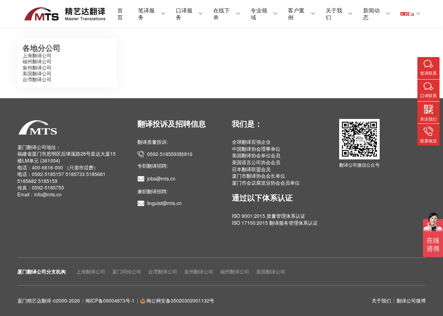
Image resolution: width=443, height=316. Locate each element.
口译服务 (184, 13)
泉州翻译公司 (37, 67)
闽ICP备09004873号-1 (110, 300)
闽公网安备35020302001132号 (180, 300)
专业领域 (259, 13)
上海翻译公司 (37, 55)
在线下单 (221, 13)
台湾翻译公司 (37, 79)
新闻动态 (371, 13)
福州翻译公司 (37, 61)
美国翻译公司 (37, 73)
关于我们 (334, 13)
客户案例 (296, 13)
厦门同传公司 (126, 271)
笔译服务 (146, 13)
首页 (120, 13)
